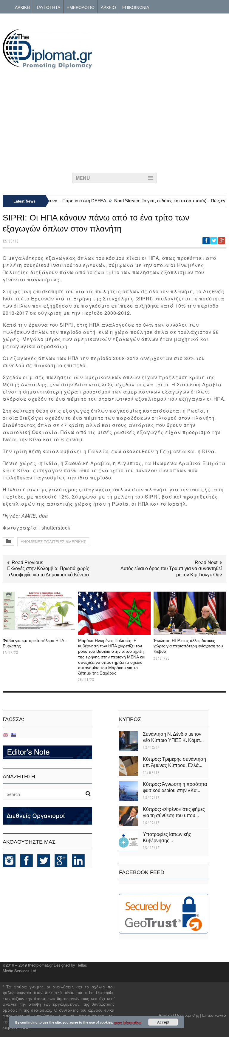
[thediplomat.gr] (47, 65)
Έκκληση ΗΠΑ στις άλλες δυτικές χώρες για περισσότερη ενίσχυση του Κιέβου (188, 646)
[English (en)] (5, 734)
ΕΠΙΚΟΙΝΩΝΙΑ (135, 7)
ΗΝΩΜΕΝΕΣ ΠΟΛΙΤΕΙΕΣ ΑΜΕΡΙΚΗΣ (53, 541)
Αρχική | (167, 1015)
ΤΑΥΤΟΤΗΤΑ (48, 7)
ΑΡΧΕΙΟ (108, 7)
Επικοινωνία (214, 1015)
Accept (163, 1022)
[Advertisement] (114, 119)
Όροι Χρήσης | (188, 1015)
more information (127, 1022)
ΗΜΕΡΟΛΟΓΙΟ (80, 7)
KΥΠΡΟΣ (130, 719)
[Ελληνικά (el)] (13, 734)
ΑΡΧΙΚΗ (22, 7)
